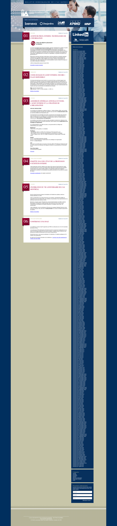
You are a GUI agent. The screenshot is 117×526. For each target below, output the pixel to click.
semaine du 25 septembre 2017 (80, 344)
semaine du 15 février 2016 (79, 415)
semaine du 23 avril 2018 (78, 317)
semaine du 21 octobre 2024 (79, 54)
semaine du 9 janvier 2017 (78, 373)
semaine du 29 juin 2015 (78, 440)
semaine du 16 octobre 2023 (79, 105)
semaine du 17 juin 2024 (78, 71)
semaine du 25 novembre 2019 (79, 256)
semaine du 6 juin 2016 (78, 398)
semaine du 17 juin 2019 (78, 268)
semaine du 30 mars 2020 (78, 241)
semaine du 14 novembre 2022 (79, 141)
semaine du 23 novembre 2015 (79, 426)
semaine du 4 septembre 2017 (79, 347)
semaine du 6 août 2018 (78, 305)
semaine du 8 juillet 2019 (78, 267)
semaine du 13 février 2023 (79, 129)
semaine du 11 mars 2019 (78, 279)
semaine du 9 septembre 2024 (79, 57)
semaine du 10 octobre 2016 (79, 385)
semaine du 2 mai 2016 (78, 404)
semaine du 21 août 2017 (78, 348)
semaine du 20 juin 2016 (78, 396)
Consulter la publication (35, 173)
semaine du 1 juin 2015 (78, 443)
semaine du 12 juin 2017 (78, 354)
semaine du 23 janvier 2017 (79, 370)
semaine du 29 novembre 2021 (79, 183)
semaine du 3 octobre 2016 (79, 386)
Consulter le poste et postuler (36, 65)
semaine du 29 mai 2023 (78, 113)
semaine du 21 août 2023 (78, 111)
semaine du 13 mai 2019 (78, 271)
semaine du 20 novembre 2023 (79, 101)
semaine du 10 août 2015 (78, 439)
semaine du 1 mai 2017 (78, 359)
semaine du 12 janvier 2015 (79, 455)
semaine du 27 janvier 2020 (79, 249)
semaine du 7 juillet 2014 (78, 466)
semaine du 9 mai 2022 (78, 162)
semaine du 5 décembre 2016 (79, 376)
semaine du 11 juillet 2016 (78, 394)
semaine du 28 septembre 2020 (80, 229)
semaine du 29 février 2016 (79, 413)
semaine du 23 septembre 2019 (80, 262)
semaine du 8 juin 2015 (78, 442)
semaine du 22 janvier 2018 (79, 328)
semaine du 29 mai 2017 (78, 355)
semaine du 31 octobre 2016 (79, 381)
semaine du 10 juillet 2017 (78, 351)
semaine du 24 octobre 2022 (79, 144)
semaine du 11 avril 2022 (78, 167)
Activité (74, 473)
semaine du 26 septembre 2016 (80, 387)
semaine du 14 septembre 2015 (80, 435)
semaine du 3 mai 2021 (78, 204)
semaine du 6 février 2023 (78, 130)
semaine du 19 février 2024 (79, 90)
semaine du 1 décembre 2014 (79, 458)
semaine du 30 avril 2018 (78, 316)
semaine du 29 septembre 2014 (80, 463)
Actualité (75, 474)
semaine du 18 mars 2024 (78, 85)
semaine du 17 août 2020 (78, 232)
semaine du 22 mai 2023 (78, 114)
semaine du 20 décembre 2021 (79, 181)
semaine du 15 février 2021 (79, 217)
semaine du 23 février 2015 (79, 452)
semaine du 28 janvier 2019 (79, 285)
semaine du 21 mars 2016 (78, 409)
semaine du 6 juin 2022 (78, 158)
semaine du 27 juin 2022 (78, 155)
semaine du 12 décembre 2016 (79, 375)
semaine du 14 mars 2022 (78, 171)
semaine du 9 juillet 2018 (78, 308)
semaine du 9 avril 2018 (78, 319)
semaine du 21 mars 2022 (78, 170)
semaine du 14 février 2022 (79, 175)
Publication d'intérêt (77, 479)
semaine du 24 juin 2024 (78, 70)
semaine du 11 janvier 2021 (79, 222)
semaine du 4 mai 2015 (78, 446)
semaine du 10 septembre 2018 (80, 300)
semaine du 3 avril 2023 (78, 122)
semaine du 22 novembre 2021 (79, 184)
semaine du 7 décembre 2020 (79, 224)
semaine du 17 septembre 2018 (80, 299)
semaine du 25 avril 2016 (78, 405)
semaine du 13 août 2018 (78, 303)
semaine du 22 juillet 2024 (78, 65)
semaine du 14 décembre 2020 (79, 223)
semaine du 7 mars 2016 (78, 411)
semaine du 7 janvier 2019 (78, 287)
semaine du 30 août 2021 (78, 198)
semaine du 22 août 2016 (78, 391)
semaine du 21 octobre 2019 (79, 260)
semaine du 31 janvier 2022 (79, 178)
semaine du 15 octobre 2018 (79, 295)
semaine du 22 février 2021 (79, 216)
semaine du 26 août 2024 (78, 60)
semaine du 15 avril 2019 (78, 275)
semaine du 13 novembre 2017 (79, 336)
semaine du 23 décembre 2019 (79, 252)
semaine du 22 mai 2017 (78, 356)
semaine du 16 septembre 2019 (80, 263)
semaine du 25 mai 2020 (78, 237)
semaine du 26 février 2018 (79, 322)
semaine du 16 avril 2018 (78, 318)
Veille (74, 480)
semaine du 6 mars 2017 (78, 366)
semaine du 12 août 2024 (78, 62)
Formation (75, 475)
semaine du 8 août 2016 (78, 393)
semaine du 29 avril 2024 (78, 79)
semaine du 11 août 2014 (78, 465)
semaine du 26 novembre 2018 (79, 291)
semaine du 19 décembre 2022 (79, 136)
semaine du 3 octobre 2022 (79, 148)
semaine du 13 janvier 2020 (79, 251)
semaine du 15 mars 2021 (78, 212)
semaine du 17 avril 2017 (78, 361)
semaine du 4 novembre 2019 (79, 258)
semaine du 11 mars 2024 (78, 86)
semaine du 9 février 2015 (78, 453)
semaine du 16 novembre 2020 (79, 226)
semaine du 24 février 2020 (79, 244)
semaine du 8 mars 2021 (78, 213)
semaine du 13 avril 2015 (78, 448)
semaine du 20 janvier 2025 (79, 52)
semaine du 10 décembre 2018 (79, 289)
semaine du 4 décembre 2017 (79, 332)
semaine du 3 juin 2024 (78, 73)
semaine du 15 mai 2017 (78, 357)
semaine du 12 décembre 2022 (79, 138)
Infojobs (74, 476)
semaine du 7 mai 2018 (78, 315)
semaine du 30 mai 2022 (78, 159)
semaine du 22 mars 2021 (78, 211)
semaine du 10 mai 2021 (78, 203)
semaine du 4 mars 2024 (78, 87)
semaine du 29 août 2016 (78, 390)
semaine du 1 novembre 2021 (79, 188)
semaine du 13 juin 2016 (78, 397)
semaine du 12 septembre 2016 (80, 388)
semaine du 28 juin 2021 (78, 199)
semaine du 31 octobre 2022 (79, 143)
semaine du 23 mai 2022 (78, 160)
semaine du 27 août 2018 (78, 302)
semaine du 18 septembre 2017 (80, 345)
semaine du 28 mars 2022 (78, 169)
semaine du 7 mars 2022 (78, 172)
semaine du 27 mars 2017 (78, 365)
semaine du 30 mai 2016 (78, 399)
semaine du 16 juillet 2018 (78, 307)
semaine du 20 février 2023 (79, 128)
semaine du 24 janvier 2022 (79, 179)
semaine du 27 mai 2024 (78, 74)
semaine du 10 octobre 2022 (79, 146)
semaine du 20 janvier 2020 (79, 250)
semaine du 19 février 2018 (79, 324)
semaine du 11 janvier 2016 (79, 420)
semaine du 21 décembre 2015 (79, 422)
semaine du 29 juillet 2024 (78, 64)
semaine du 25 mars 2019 (78, 278)
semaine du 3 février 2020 (78, 248)
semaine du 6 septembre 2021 (79, 197)
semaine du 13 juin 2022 (78, 156)
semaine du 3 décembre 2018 (79, 290)
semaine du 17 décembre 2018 (79, 288)
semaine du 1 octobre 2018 (79, 297)
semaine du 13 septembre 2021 (80, 195)
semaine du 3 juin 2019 (78, 269)
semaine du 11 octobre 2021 (79, 191)
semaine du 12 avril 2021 (78, 208)
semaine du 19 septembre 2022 (80, 150)
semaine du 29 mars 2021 (78, 210)
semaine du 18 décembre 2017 (79, 330)
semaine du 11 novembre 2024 (79, 53)
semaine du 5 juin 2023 (78, 112)
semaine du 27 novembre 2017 (79, 334)
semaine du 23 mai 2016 (78, 400)
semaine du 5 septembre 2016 (79, 389)
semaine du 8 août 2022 (78, 153)
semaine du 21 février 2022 (79, 174)
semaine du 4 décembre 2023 (79, 99)
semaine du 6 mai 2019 (78, 272)
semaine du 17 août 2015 (78, 438)
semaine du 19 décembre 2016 (79, 374)
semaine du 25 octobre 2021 (79, 189)
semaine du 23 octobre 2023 (79, 104)
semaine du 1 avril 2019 (78, 277)
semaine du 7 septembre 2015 (79, 436)
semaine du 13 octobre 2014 (79, 462)
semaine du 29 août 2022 (78, 152)
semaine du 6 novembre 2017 (79, 337)
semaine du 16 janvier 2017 (79, 371)
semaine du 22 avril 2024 (78, 80)
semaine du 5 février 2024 (78, 92)
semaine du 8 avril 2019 (78, 276)
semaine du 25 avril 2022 (78, 164)
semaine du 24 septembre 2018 (80, 298)
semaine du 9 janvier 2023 (78, 134)
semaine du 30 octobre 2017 (79, 338)
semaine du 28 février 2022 (79, 173)
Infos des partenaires (77, 478)
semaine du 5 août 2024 (78, 63)
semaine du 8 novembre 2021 (79, 187)
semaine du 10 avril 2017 (78, 362)
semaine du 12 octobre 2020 (79, 228)
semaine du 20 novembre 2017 (79, 335)
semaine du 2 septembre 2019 (79, 266)
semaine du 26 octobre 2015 (79, 429)
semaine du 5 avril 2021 (78, 209)
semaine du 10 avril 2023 (78, 121)
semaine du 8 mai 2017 (78, 358)
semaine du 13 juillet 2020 (78, 233)
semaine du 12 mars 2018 (78, 321)
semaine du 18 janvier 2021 (79, 221)
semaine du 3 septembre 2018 (79, 301)
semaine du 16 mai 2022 (78, 161)
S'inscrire (32, 151)
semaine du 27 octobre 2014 (79, 460)
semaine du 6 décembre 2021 (79, 182)
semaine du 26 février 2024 (79, 89)
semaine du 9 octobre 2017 (79, 341)
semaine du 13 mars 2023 (78, 125)
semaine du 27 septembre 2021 (80, 193)
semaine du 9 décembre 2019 (79, 253)
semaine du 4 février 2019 (78, 283)
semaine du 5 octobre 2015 (79, 433)
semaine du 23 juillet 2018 (78, 306)
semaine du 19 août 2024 (78, 61)
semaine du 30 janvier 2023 (79, 131)
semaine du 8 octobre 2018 (79, 296)
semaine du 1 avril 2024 (78, 83)
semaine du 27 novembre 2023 (79, 100)
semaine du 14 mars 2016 (78, 410)
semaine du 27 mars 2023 (78, 123)
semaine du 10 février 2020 (79, 247)
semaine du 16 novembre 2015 (79, 427)
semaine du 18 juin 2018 (78, 309)
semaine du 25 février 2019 (79, 280)
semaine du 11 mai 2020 (78, 239)
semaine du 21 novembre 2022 (79, 140)
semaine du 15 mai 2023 (78, 115)
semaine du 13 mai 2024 (78, 76)
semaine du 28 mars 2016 (78, 408)
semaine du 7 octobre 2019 (79, 261)
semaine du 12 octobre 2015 (79, 432)
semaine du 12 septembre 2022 (80, 151)
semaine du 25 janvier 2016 (79, 418)
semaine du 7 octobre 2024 (79, 56)
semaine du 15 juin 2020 (78, 234)
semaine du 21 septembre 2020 (80, 230)
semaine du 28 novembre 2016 (79, 377)
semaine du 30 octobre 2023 (79, 103)
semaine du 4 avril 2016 (78, 407)
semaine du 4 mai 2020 (78, 240)
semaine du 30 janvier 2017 (79, 369)
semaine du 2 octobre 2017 (79, 342)
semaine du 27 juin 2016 (78, 395)
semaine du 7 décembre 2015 (79, 424)
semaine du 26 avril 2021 (78, 205)
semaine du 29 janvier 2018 (79, 327)
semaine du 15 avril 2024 (78, 81)
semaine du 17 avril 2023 (78, 120)
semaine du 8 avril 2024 (78, 82)
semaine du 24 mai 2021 (78, 201)
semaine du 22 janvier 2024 (79, 94)
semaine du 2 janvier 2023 (78, 135)
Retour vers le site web (78, 47)
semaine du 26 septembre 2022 (80, 149)
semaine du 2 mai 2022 (78, 163)
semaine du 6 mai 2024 (78, 77)
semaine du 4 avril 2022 (78, 168)
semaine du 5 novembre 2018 (79, 293)
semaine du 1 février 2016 (78, 417)
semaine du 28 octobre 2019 (79, 259)
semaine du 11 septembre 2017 (80, 346)
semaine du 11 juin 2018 (78, 310)
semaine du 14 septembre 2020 (80, 231)
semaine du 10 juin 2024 (78, 72)
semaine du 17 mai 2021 (78, 202)
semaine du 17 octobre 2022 (79, 145)
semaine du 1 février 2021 (78, 219)
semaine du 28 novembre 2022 (79, 139)
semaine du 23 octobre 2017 (79, 339)
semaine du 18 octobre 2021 (79, 190)
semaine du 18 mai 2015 (78, 445)
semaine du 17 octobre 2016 (79, 384)
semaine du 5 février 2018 (78, 326)
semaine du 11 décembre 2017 (79, 331)
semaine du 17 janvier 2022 (79, 180)
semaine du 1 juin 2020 (78, 236)
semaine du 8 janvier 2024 (78, 96)
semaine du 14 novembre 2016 (79, 379)
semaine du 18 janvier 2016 (79, 419)
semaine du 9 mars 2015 (78, 450)
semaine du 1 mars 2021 (78, 214)
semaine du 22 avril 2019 (78, 273)
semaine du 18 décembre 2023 (79, 97)
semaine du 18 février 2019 (79, 281)
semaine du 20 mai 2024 (78, 75)
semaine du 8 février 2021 (78, 218)
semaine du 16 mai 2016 (78, 401)
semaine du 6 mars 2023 (78, 126)
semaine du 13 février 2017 (79, 368)
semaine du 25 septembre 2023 (80, 109)
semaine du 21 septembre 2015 (80, 434)
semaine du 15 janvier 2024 (79, 95)
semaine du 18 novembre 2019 (79, 257)
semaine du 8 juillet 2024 (78, 67)
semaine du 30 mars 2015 (78, 449)
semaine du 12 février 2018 (79, 325)
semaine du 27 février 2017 (79, 367)
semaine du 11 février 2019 (79, 282)
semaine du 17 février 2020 (79, 246)
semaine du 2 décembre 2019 (79, 254)
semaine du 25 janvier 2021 (79, 220)
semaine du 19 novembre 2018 (79, 292)
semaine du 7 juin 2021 (78, 200)
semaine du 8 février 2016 (78, 416)
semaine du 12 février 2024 (79, 91)
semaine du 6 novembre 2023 (79, 102)
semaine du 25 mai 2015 (78, 444)
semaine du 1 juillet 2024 (78, 69)
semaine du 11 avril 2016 (78, 406)
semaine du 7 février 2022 (78, 177)
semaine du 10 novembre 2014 (79, 459)
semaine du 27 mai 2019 (78, 270)
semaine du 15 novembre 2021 (79, 185)
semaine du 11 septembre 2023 (80, 110)
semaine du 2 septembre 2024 (79, 58)
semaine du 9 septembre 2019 (79, 265)
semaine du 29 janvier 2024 (79, 93)
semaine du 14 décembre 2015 (79, 423)
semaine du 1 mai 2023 (78, 118)
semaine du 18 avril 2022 (78, 165)
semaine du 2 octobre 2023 (79, 107)
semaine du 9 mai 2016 (78, 403)
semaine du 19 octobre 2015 (79, 430)
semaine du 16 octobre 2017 (79, 340)
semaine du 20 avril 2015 (78, 447)
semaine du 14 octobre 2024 (79, 55)
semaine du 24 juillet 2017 (78, 350)
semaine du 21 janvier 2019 (79, 286)
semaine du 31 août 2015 (78, 437)
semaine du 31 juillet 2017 (78, 349)
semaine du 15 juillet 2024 (78, 66)
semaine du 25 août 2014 (78, 464)
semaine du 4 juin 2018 (78, 311)
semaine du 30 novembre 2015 (79, 425)
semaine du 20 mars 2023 (78, 124)
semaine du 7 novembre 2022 (79, 142)
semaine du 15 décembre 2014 (79, 456)
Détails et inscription (34, 91)
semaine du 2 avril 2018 (78, 320)
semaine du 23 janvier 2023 (79, 132)
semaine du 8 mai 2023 (78, 116)
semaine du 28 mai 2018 (78, 312)
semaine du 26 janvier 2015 (79, 454)
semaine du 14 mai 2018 (78, 314)
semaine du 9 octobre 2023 (79, 106)
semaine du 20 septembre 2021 (80, 194)
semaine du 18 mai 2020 (78, 238)
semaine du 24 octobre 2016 (79, 383)
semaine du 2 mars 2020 (78, 243)
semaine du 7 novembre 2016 (79, 380)
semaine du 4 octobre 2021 (79, 192)
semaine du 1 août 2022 (78, 154)
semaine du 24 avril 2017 (78, 360)
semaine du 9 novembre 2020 (79, 227)
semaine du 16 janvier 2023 (79, 133)
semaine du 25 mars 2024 (78, 84)
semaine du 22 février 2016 (79, 414)
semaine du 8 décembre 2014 (79, 457)
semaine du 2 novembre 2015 (79, 428)
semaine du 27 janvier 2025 (79, 51)
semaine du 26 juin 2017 (78, 352)
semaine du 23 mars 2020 (78, 242)
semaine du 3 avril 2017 (78, 364)
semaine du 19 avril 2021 (78, 207)
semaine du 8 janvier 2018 (78, 329)
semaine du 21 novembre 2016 (79, 378)
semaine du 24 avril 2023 (78, 119)
